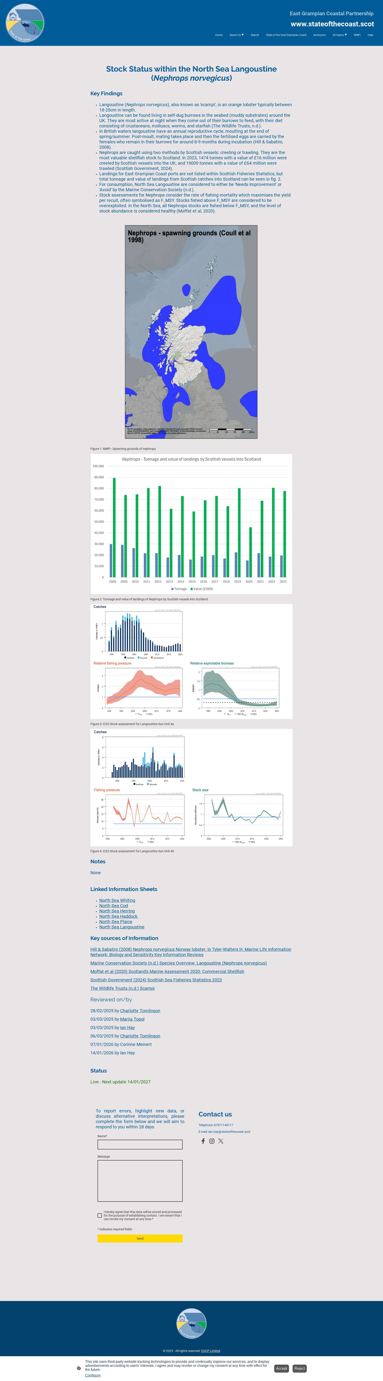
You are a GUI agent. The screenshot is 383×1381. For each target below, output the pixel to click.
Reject (300, 1368)
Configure (93, 1375)
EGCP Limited (210, 1351)
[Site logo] (25, 23)
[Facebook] (203, 1141)
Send (140, 1238)
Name (102, 1136)
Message (104, 1156)
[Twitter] (220, 1141)
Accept (281, 1368)
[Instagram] (212, 1141)
